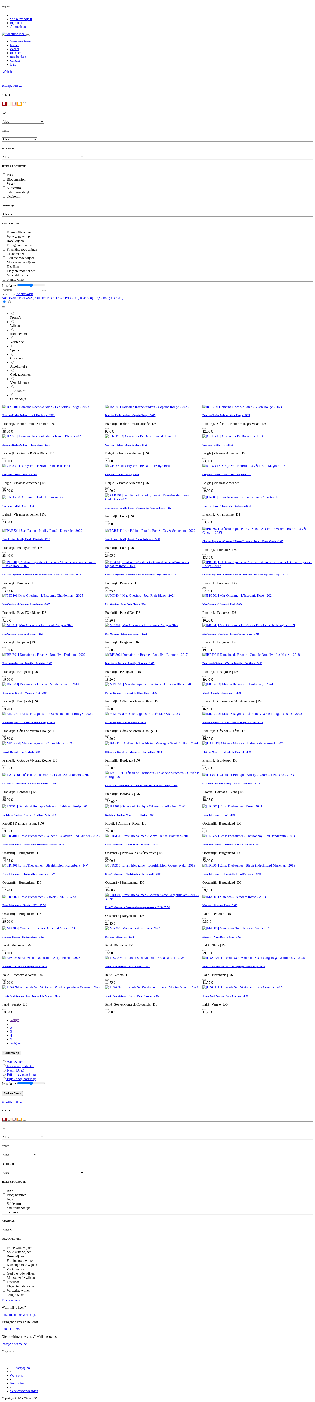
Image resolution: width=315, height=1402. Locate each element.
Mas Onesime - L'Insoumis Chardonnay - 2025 (26, 604)
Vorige (14, 1020)
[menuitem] (20, 41)
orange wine (15, 279)
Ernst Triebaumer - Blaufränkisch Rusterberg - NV (28, 874)
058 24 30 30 (11, 1329)
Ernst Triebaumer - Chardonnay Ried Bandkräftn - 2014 (231, 844)
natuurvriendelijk (18, 192)
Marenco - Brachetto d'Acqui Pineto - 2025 (24, 966)
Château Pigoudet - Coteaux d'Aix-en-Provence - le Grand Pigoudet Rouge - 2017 (245, 574)
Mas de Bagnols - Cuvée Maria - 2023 (21, 752)
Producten (17, 1383)
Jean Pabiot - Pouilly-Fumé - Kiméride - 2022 (26, 539)
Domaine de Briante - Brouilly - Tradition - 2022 (27, 663)
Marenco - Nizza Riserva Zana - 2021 (222, 937)
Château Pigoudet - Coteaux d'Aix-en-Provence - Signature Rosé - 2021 (142, 574)
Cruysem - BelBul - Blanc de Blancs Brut (126, 445)
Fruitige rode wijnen (20, 245)
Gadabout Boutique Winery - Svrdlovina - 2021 (130, 815)
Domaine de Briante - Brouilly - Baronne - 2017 (129, 663)
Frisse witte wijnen (19, 232)
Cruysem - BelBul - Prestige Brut (122, 474)
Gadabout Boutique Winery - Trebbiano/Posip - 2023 (29, 815)
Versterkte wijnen (18, 275)
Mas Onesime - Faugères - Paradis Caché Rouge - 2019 (231, 633)
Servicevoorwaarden (24, 1391)
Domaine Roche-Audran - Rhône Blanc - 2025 (26, 445)
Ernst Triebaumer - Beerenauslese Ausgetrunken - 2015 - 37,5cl (137, 907)
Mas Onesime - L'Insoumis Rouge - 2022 (126, 633)
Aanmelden (18, 26)
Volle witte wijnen (19, 236)
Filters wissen (11, 1300)
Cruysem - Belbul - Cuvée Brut (18, 506)
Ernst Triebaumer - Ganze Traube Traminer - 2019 (131, 844)
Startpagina (20, 1368)
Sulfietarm (14, 188)
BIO (10, 175)
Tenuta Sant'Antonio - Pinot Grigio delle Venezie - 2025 (31, 996)
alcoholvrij (14, 196)
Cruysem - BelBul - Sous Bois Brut (20, 474)
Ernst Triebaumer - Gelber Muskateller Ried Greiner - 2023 (33, 844)
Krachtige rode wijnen (22, 249)
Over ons (16, 1375)
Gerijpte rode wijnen (21, 258)
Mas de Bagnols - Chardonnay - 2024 (221, 693)
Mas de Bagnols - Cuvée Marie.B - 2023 (125, 722)
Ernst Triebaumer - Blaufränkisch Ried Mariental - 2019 (231, 874)
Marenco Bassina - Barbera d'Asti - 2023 (23, 937)
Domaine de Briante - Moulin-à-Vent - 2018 (24, 693)
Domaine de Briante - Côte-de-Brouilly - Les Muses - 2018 (232, 663)
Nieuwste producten (20, 1066)
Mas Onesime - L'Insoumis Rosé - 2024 (222, 604)
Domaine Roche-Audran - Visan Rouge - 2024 (226, 415)
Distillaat (13, 266)
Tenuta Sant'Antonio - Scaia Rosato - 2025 (127, 966)
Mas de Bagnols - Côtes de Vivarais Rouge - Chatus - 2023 (232, 722)
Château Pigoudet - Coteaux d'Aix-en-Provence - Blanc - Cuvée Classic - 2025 (243, 541)
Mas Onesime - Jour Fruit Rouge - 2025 (23, 633)
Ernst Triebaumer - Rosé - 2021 (218, 815)
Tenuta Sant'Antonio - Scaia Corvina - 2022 (225, 996)
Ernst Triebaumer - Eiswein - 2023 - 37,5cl (24, 905)
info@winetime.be (14, 1344)
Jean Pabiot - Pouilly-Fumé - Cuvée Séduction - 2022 (132, 539)
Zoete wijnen (16, 254)
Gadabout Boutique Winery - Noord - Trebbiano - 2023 (231, 783)
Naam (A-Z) (15, 1070)
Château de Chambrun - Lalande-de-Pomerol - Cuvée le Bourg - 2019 (141, 785)
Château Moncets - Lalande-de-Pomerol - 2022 (226, 752)
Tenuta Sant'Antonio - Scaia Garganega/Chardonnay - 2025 (233, 966)
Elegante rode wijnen (21, 271)
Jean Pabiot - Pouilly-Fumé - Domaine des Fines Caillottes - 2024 (139, 508)
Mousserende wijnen (21, 262)
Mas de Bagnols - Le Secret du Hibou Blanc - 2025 (131, 693)
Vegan (11, 183)
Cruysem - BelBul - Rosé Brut (217, 445)
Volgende (16, 1043)
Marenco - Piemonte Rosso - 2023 (219, 905)
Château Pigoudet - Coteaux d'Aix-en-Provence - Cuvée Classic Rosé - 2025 (41, 574)
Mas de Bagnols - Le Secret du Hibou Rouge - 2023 (28, 722)
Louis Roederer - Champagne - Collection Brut (226, 506)
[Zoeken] (44, 290)
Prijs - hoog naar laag (21, 1079)
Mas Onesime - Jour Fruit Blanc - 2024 (125, 604)
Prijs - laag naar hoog (21, 1074)
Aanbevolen (15, 1062)
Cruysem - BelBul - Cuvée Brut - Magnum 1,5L (226, 474)
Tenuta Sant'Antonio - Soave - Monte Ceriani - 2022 (132, 996)
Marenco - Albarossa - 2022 (119, 937)
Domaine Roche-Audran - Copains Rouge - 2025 (130, 415)
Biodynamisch (16, 179)
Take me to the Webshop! (19, 1315)
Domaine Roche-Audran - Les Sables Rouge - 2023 (28, 415)
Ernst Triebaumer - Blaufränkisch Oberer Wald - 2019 (133, 874)
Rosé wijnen (15, 241)
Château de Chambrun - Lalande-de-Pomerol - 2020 (29, 783)
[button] (24, 294)
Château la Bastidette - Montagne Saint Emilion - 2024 (133, 752)
